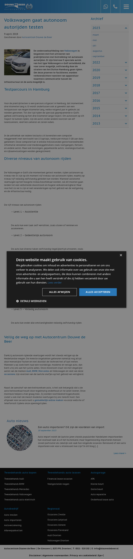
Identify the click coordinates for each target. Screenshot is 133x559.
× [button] (120, 255)
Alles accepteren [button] (98, 292)
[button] (31, 301)
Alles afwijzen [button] (59, 292)
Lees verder (55, 282)
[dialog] (66, 279)
